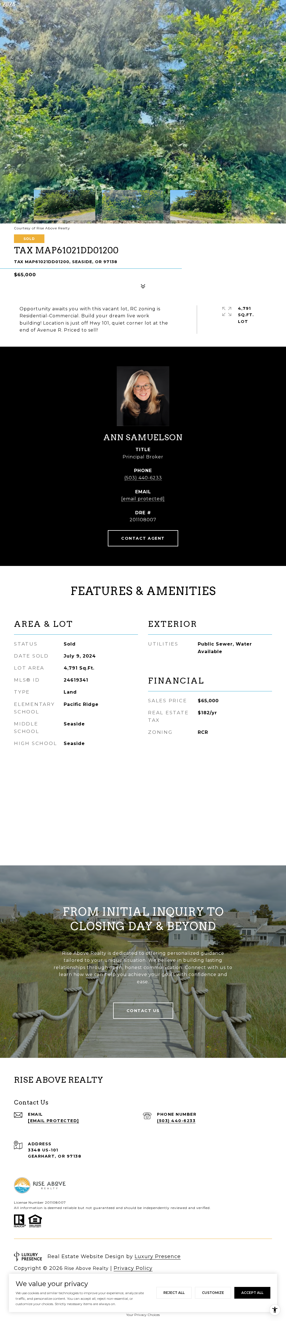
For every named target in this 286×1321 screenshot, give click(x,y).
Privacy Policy (133, 1268)
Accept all (252, 1293)
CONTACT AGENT (143, 538)
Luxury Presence (158, 1256)
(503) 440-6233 (143, 477)
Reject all (174, 1293)
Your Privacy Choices (143, 1315)
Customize (213, 1293)
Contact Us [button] (143, 1010)
